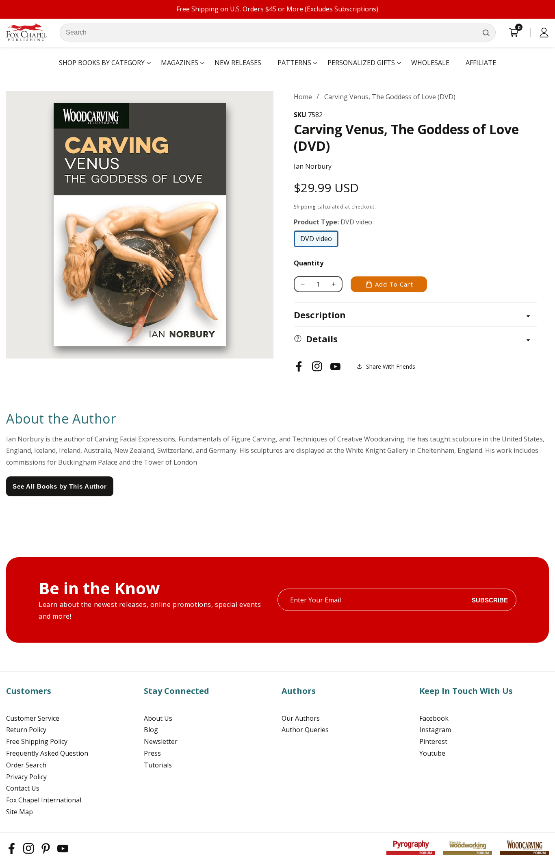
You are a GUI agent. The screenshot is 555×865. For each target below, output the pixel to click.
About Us (158, 718)
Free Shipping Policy (36, 741)
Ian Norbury (313, 166)
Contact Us (22, 788)
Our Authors (301, 718)
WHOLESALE (430, 62)
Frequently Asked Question (47, 753)
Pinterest (433, 741)
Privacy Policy (26, 776)
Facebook (434, 718)
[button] (102, 63)
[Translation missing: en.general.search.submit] (486, 32)
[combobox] (278, 32)
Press (152, 753)
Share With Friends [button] (390, 366)
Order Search (26, 765)
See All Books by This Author (60, 486)
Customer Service (32, 718)
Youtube (432, 753)
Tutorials (158, 765)
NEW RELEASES (238, 62)
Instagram (435, 729)
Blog (151, 729)
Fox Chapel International (43, 799)
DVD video (316, 240)
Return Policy (26, 729)
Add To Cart (394, 284)
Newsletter (161, 741)
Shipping (305, 206)
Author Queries (305, 729)
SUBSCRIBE (490, 599)
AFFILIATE (481, 62)
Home (303, 96)
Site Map (19, 811)
